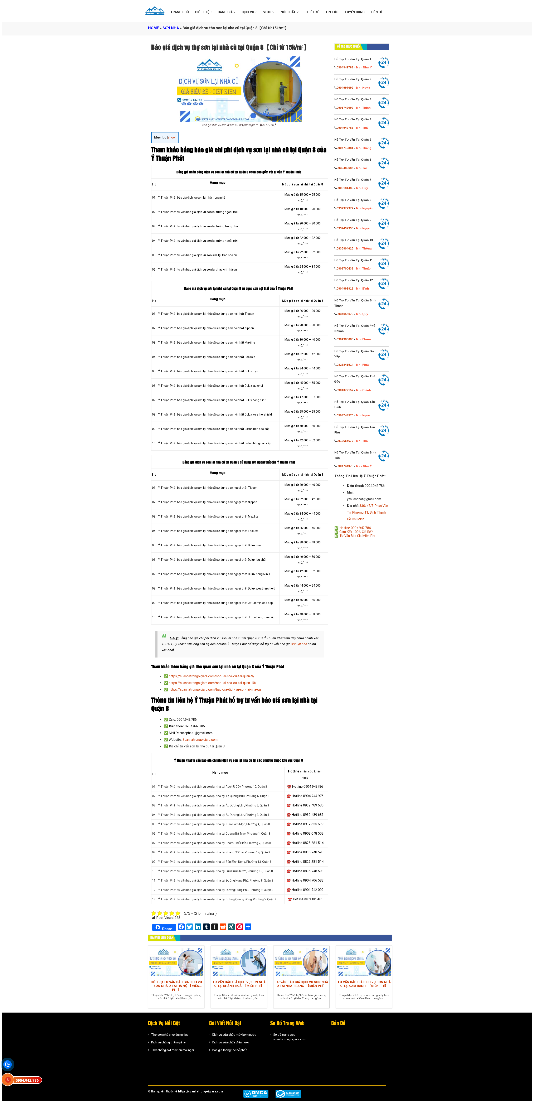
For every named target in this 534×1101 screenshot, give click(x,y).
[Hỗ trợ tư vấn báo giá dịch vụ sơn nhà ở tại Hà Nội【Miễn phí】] (176, 962)
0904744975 (345, 415)
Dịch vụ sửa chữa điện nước (231, 1042)
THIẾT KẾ (312, 12)
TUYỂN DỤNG (355, 12)
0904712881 (345, 148)
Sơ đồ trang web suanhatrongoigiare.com (289, 1037)
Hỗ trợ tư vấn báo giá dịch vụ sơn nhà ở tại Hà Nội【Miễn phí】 (176, 986)
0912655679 (345, 440)
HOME (153, 28)
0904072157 (345, 390)
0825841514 (345, 364)
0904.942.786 (27, 1080)
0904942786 (345, 67)
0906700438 (345, 268)
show (171, 137)
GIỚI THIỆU (203, 12)
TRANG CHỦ (179, 12)
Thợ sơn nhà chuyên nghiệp (170, 1034)
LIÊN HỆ (377, 12)
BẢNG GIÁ (225, 12)
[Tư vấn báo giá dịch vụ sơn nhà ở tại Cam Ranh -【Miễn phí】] (364, 962)
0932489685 (345, 168)
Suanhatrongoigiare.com (200, 740)
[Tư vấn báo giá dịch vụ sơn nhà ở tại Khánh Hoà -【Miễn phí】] (239, 962)
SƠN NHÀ (170, 28)
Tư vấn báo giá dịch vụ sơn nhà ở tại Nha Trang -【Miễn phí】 (301, 984)
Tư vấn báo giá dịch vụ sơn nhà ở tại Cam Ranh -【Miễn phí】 (364, 984)
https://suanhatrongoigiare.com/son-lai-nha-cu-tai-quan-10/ (212, 683)
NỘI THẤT (289, 12)
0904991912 (345, 288)
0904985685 (345, 339)
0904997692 (345, 87)
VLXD (267, 12)
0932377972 (345, 208)
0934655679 (345, 314)
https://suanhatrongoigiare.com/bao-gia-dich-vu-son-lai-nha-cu (215, 690)
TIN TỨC (331, 12)
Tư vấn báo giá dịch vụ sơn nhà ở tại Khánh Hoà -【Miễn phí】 (239, 984)
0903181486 (345, 188)
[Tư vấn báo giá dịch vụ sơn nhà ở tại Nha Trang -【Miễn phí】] (301, 962)
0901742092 (345, 107)
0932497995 (345, 228)
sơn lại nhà (299, 644)
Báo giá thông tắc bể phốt (229, 1050)
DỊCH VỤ (248, 12)
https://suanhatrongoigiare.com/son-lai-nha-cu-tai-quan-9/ (211, 676)
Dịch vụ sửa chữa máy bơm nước (234, 1034)
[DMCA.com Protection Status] (256, 1094)
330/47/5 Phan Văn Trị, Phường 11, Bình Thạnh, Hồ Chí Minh (367, 512)
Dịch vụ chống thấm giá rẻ (168, 1042)
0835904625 (345, 248)
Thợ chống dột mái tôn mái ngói (172, 1050)
